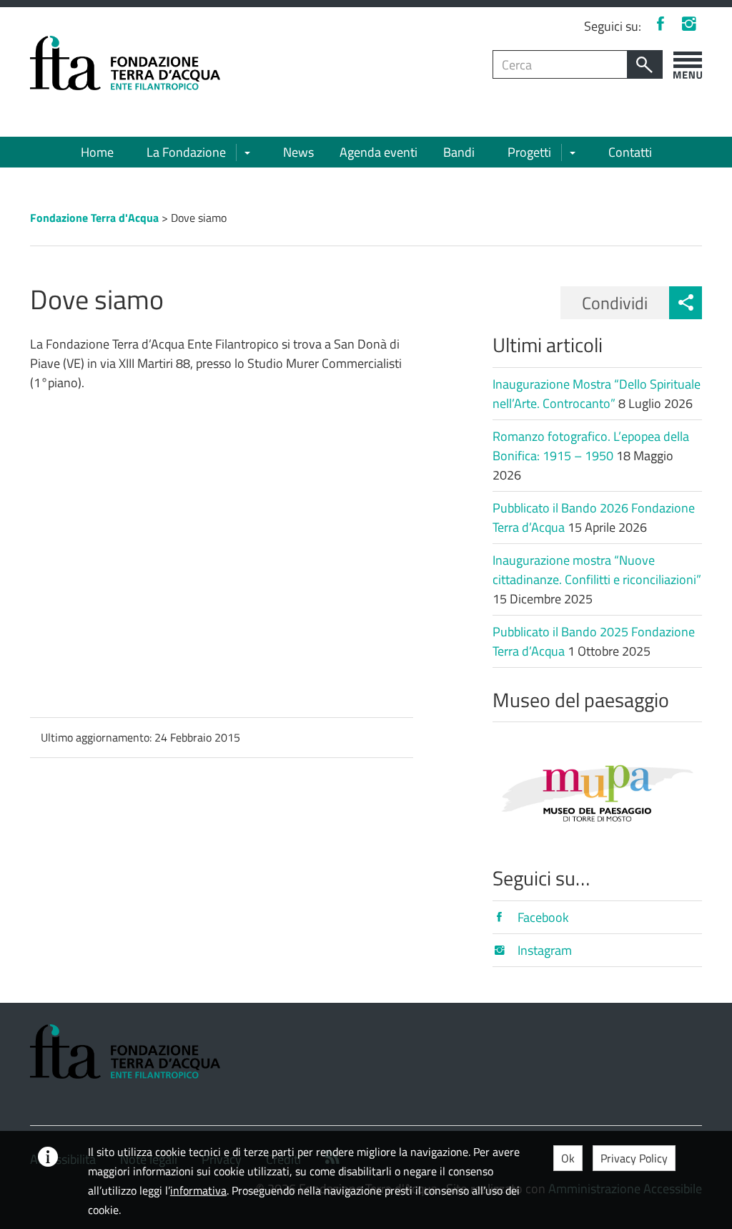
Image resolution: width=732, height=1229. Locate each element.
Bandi (459, 152)
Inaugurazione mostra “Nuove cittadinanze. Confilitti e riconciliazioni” (597, 569)
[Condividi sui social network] (685, 302)
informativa (198, 1190)
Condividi (615, 303)
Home (97, 152)
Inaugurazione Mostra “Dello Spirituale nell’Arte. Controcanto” (597, 393)
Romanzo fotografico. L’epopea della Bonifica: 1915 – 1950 (591, 446)
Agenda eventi (378, 152)
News (298, 152)
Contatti (630, 152)
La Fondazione (186, 152)
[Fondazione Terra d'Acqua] (125, 62)
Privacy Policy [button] (634, 1158)
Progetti (529, 152)
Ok (568, 1158)
